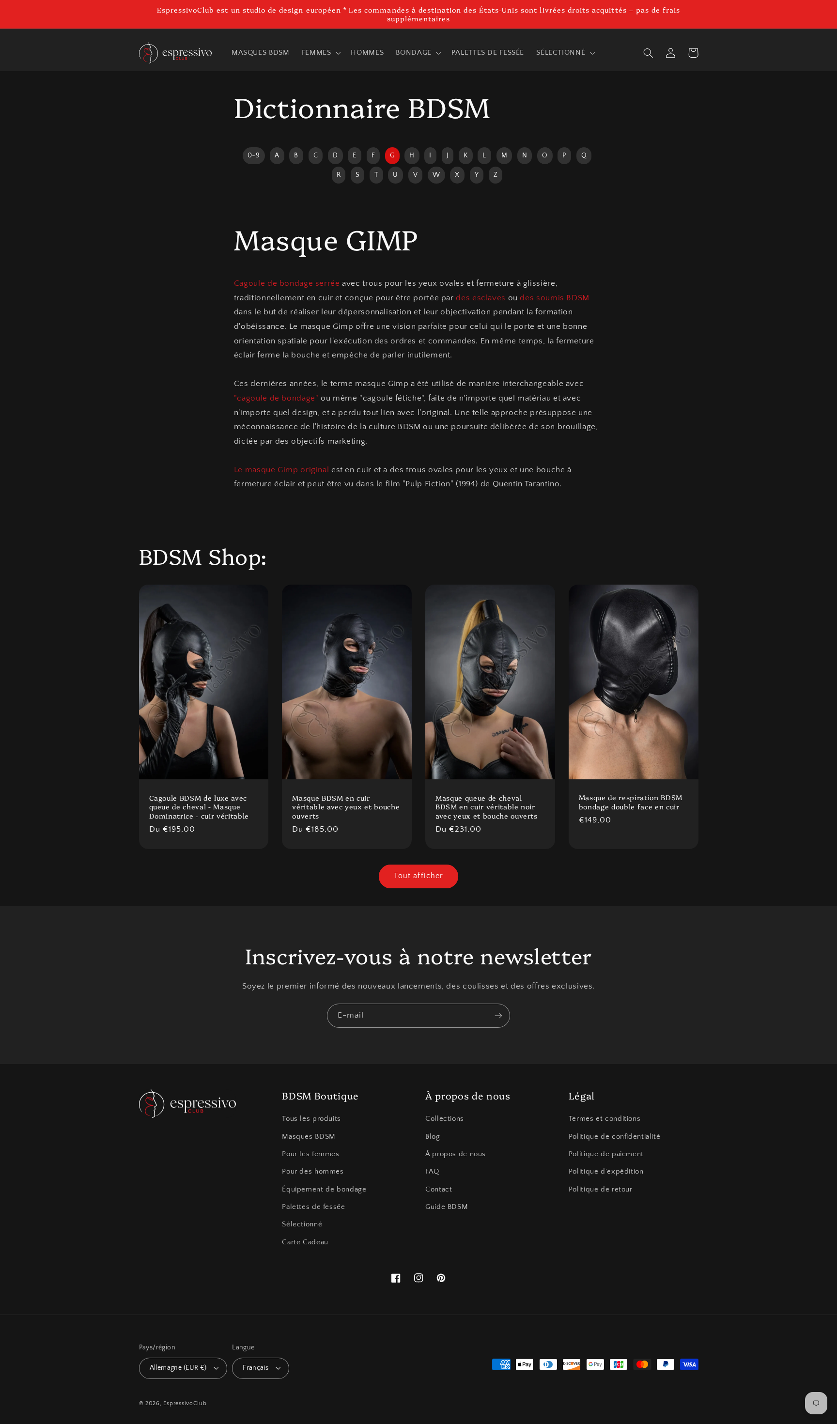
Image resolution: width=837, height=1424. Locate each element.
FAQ (432, 1172)
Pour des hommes (312, 1172)
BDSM (577, 298)
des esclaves (481, 298)
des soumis (542, 298)
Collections (444, 1119)
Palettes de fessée (313, 1207)
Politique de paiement (606, 1154)
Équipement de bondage (324, 1189)
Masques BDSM (309, 1137)
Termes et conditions (605, 1119)
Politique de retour (601, 1189)
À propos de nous (455, 1154)
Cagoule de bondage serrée (287, 283)
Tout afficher (418, 876)
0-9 (254, 155)
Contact (438, 1189)
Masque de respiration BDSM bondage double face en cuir (630, 802)
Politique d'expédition (606, 1172)
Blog (432, 1137)
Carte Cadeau (305, 1242)
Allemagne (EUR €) (178, 1368)
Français (255, 1368)
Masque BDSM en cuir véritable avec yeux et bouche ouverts (346, 806)
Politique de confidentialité (615, 1137)
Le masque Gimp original (281, 469)
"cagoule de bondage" (276, 398)
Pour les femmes (310, 1154)
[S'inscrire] (498, 1015)
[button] (320, 52)
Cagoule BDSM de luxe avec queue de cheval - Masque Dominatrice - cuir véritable (199, 806)
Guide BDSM (446, 1207)
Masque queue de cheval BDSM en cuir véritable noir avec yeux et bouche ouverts (486, 806)
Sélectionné (302, 1224)
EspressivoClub (184, 1403)
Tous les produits (311, 1119)
